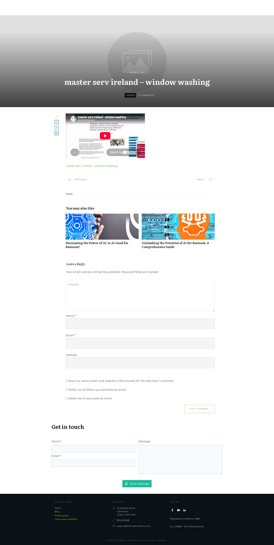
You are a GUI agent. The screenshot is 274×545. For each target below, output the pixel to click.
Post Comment (199, 409)
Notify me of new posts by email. (90, 398)
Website (71, 355)
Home (58, 507)
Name (71, 316)
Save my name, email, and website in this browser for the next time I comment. (121, 381)
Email (71, 335)
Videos (130, 95)
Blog (57, 511)
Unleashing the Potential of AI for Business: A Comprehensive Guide (178, 233)
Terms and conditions (66, 519)
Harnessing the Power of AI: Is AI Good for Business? (102, 233)
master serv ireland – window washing (91, 166)
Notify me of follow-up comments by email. (97, 389)
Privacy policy (62, 515)
